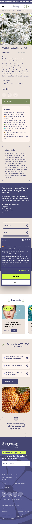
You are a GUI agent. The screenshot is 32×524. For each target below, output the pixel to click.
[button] (6, 52)
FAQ (16, 478)
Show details (22, 270)
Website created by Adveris (9, 518)
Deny (16, 282)
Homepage (5, 10)
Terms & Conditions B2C (8, 515)
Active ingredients (7, 474)
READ (14, 330)
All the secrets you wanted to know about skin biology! (12, 324)
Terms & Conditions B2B (23, 511)
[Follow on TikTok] (15, 494)
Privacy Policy (20, 508)
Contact (4, 483)
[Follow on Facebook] (4, 494)
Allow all (16, 276)
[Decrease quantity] (4, 95)
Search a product (20, 483)
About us (17, 474)
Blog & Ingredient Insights (7, 479)
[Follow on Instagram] (9, 494)
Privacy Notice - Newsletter (21, 515)
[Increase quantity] (15, 95)
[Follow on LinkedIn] (20, 494)
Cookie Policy (5, 511)
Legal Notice (5, 508)
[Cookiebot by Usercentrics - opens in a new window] (22, 240)
